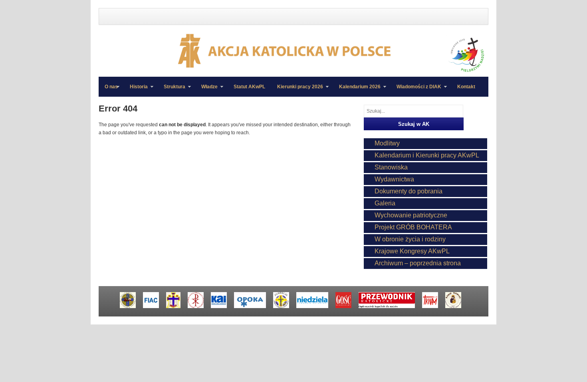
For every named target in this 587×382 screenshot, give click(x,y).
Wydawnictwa (394, 179)
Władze (206, 90)
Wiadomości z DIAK (416, 90)
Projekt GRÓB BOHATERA (413, 227)
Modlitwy (387, 143)
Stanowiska (391, 167)
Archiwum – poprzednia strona (418, 263)
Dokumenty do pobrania (408, 191)
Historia (136, 90)
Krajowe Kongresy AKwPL (412, 251)
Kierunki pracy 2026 (297, 90)
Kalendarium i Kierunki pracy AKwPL (427, 155)
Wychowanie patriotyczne (411, 215)
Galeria (385, 203)
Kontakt (466, 87)
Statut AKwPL (249, 87)
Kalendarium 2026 (357, 90)
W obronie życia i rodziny (410, 239)
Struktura (171, 90)
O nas (111, 87)
